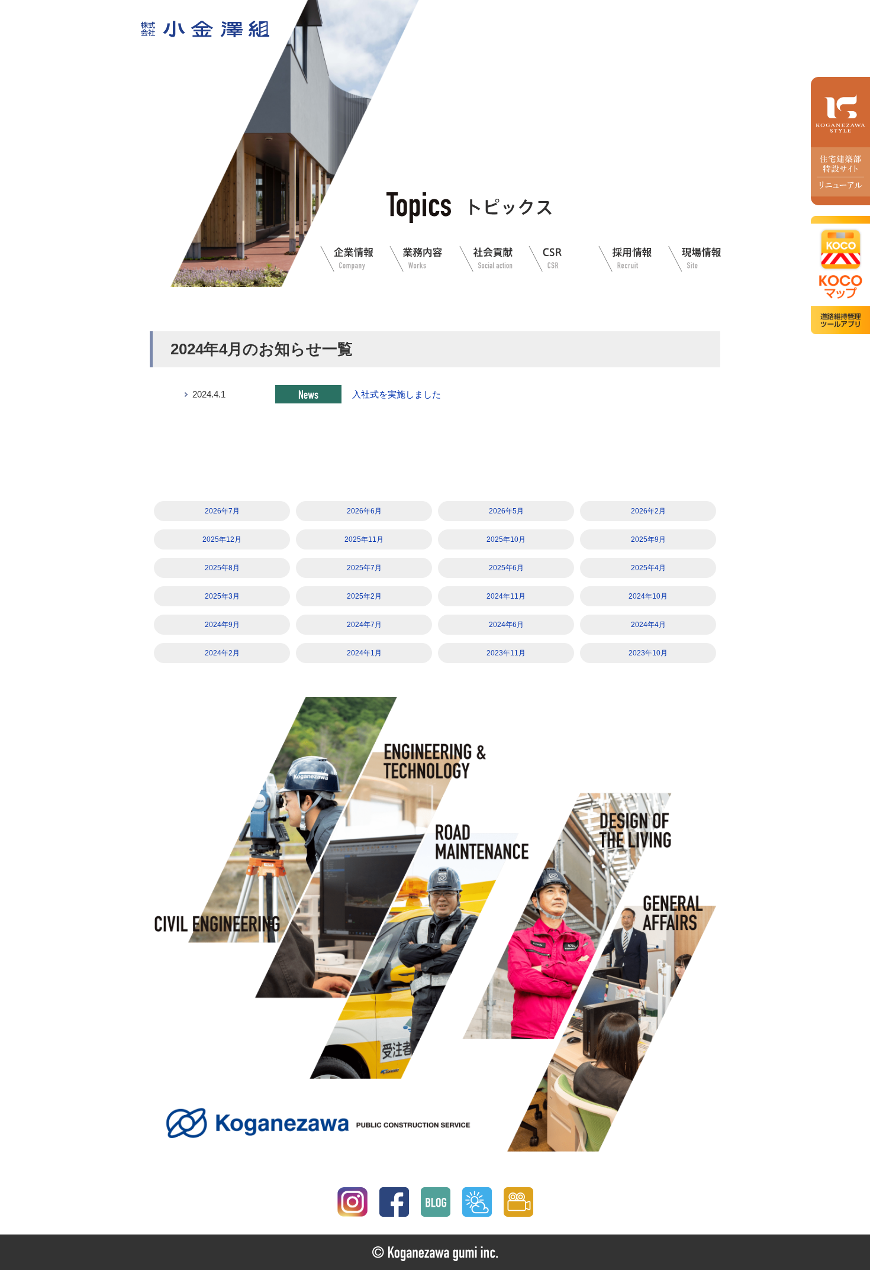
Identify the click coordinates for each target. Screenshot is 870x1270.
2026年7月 (222, 511)
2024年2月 (222, 653)
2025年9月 (648, 539)
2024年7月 (364, 625)
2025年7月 (364, 568)
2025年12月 (221, 539)
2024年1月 (364, 653)
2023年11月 (506, 653)
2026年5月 (506, 511)
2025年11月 (364, 539)
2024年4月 (648, 625)
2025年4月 (648, 568)
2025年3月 (222, 596)
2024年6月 (506, 625)
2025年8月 (222, 568)
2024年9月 (222, 625)
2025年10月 (506, 539)
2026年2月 (648, 511)
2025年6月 (506, 568)
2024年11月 (506, 596)
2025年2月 (364, 596)
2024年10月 (648, 596)
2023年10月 (648, 653)
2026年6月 (364, 511)
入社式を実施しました (396, 394)
